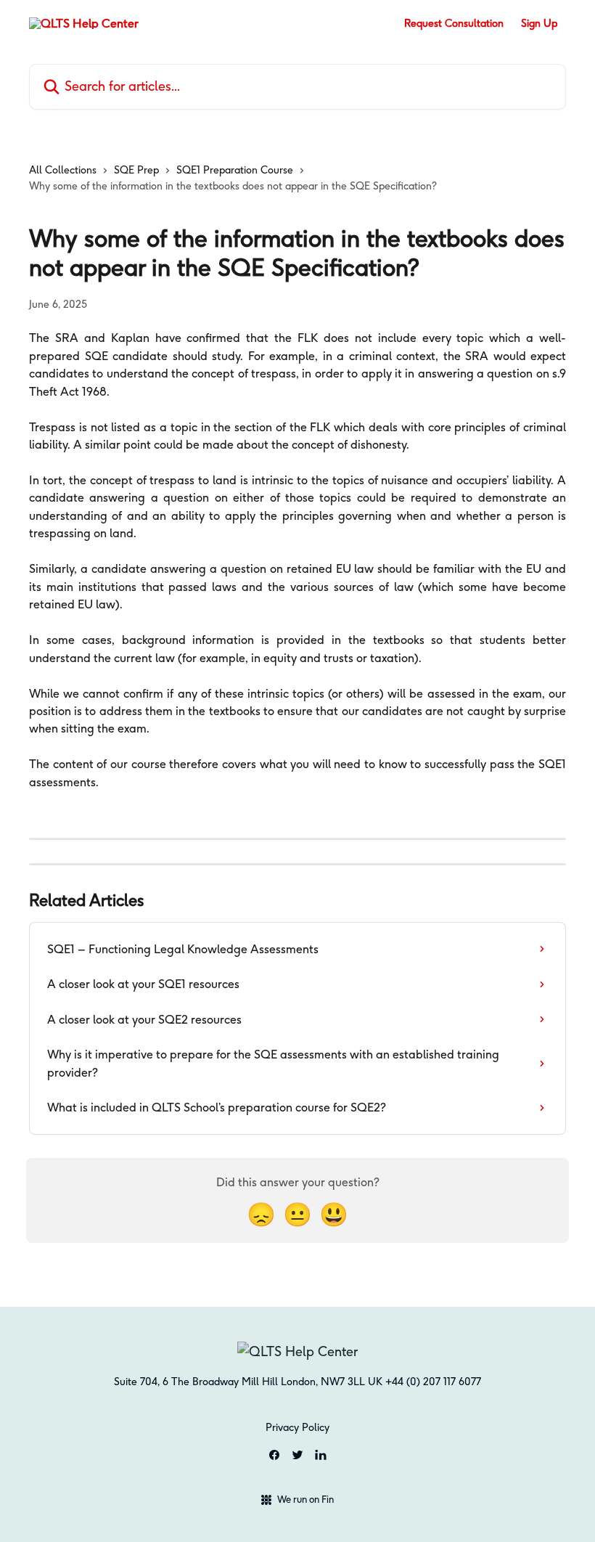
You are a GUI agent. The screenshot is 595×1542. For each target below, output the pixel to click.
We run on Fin (305, 1499)
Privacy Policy (297, 1427)
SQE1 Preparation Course (234, 169)
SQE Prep (136, 169)
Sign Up (539, 23)
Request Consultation (454, 23)
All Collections (63, 169)
